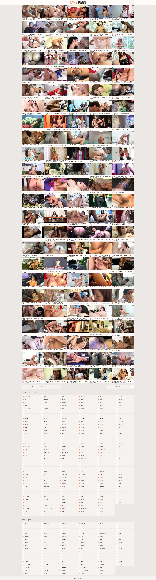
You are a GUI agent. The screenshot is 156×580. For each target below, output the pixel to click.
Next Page (118, 387)
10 (58, 386)
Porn (78, 2)
